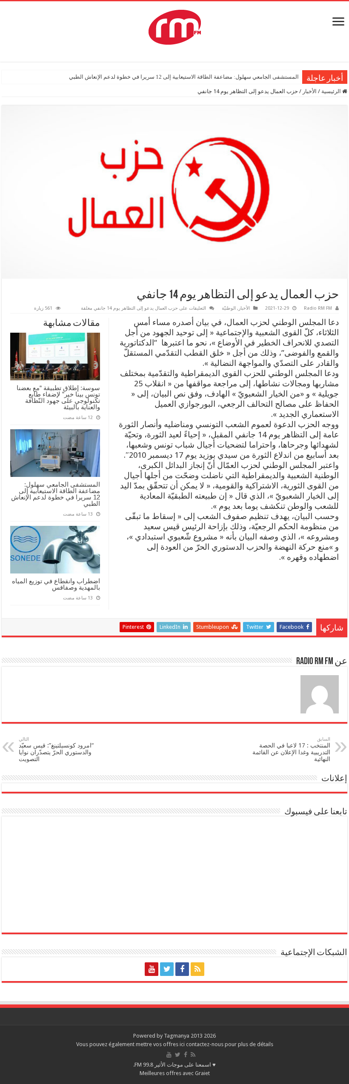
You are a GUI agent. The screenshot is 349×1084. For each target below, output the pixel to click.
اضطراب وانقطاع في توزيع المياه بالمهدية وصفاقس (56, 584)
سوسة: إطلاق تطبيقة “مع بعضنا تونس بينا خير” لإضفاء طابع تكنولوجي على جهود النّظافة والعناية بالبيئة (58, 397)
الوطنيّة (229, 308)
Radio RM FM (318, 308)
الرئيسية (331, 91)
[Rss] (197, 969)
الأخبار (310, 91)
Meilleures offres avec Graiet (175, 1073)
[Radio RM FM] (175, 25)
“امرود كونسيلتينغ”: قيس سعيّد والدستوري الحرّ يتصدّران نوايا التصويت (56, 749)
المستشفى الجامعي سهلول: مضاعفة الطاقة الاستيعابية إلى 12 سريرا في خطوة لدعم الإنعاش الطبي (184, 77)
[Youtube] (151, 969)
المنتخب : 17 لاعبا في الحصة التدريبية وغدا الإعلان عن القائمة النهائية (291, 749)
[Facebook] (182, 969)
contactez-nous (205, 1044)
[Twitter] (167, 969)
